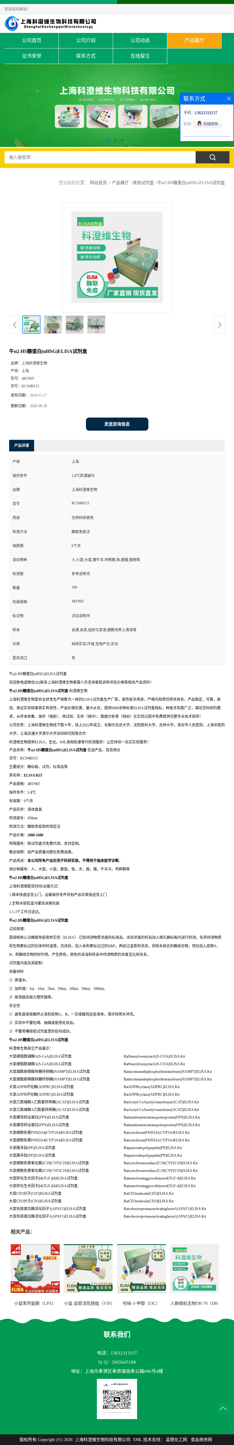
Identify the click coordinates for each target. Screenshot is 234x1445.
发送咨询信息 (117, 424)
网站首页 (98, 182)
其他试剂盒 (143, 182)
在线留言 (140, 56)
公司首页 (31, 40)
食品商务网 (201, 1439)
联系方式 (86, 56)
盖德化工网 (176, 1439)
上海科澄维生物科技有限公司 (102, 1439)
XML (137, 1439)
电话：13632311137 (117, 1353)
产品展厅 (194, 40)
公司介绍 (86, 40)
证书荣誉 (31, 56)
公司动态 (140, 40)
